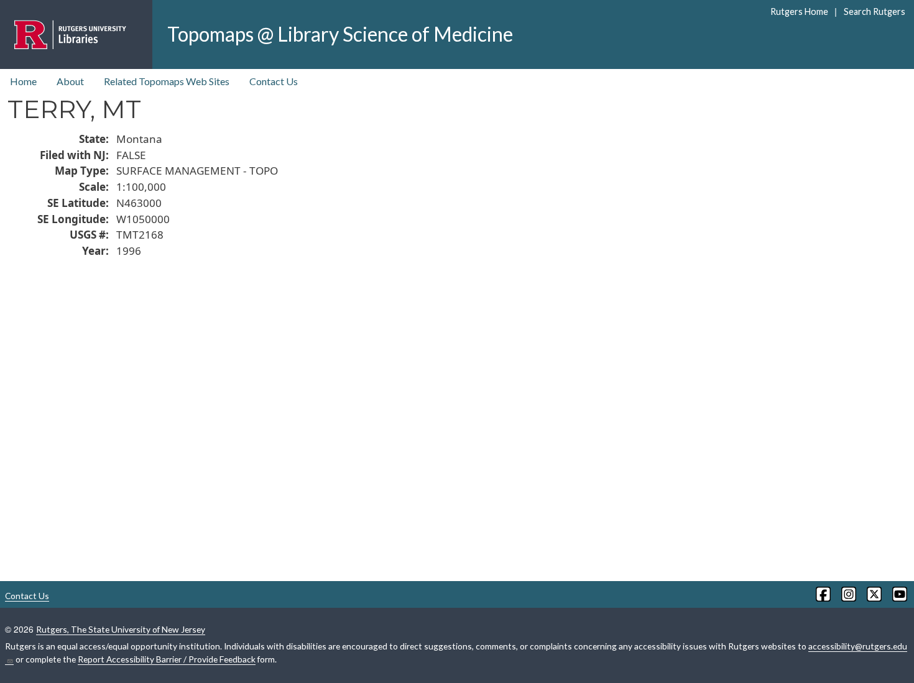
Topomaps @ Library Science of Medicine (340, 34)
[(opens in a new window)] (822, 594)
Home (23, 81)
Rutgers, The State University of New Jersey (120, 629)
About (70, 81)
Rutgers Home (799, 11)
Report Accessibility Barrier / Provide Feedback (167, 659)
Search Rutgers (874, 11)
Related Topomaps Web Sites (166, 81)
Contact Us (273, 81)
